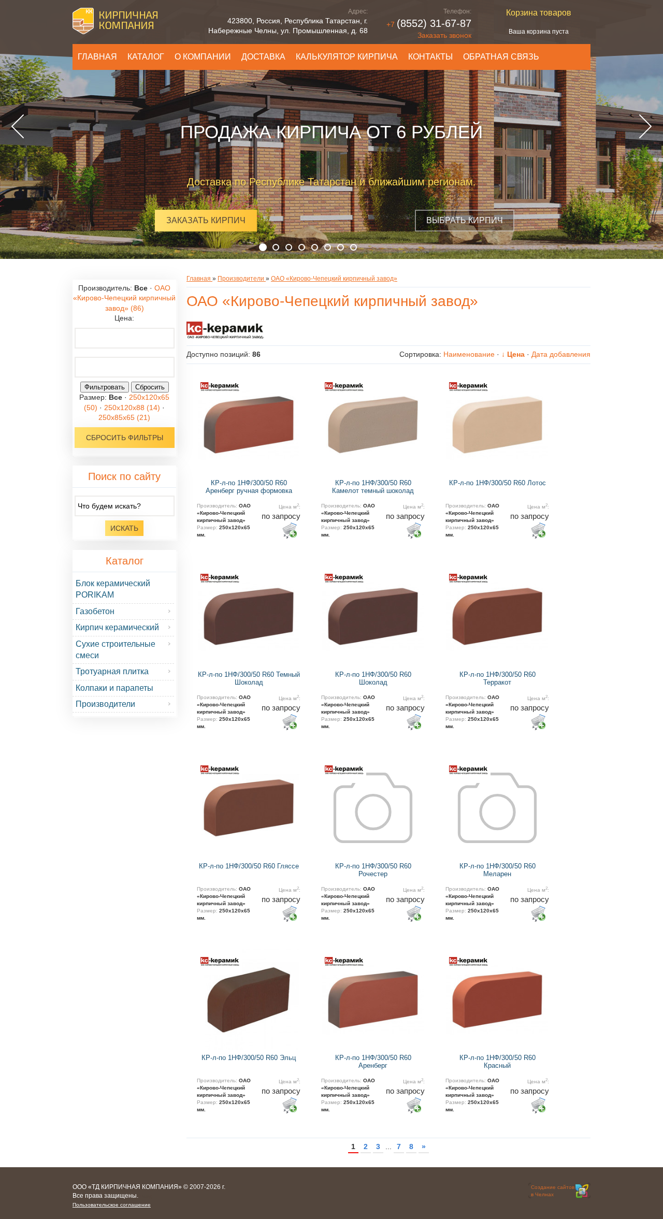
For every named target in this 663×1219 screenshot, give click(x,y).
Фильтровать (104, 387)
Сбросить (150, 387)
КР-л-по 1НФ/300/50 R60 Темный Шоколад (249, 679)
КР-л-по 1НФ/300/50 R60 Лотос (497, 483)
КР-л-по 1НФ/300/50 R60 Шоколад (373, 679)
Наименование (469, 354)
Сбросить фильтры (124, 437)
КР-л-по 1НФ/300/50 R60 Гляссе (249, 866)
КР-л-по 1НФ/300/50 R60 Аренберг (373, 1062)
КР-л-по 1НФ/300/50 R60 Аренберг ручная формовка (249, 487)
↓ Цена (513, 354)
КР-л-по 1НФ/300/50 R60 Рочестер (373, 870)
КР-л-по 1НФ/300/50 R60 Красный (497, 1062)
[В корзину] (289, 530)
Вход (146, 1196)
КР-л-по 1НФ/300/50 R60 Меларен (497, 870)
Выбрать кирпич (464, 220)
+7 (428, 24)
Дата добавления (560, 354)
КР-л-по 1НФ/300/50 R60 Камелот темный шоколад (373, 487)
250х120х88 (132, 407)
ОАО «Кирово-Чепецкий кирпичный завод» (124, 298)
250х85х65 (124, 417)
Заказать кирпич (206, 220)
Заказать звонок (444, 35)
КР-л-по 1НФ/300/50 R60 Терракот (497, 679)
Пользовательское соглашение (112, 1205)
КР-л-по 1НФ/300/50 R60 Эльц (248, 1058)
